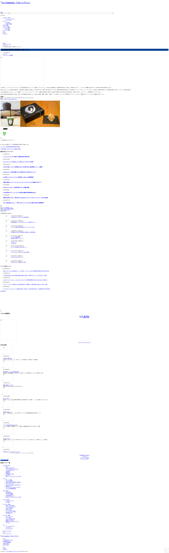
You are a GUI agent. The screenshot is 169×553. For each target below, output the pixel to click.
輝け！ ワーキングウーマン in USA (13, 476)
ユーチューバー (6, 438)
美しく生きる (6, 398)
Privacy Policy (6, 544)
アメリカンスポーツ (10, 526)
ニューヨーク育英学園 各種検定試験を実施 (10, 146)
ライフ (4, 21)
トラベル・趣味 (6, 27)
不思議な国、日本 (10, 474)
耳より (4, 32)
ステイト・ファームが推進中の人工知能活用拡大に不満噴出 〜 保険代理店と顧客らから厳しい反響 (25, 284)
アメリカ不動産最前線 (11, 488)
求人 (4, 532)
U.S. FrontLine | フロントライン (13, 551)
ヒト (4, 31)
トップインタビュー (10, 18)
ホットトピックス (7, 533)
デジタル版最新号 (7, 542)
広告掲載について (7, 541)
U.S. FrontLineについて (8, 539)
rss (3, 546)
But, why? (8, 475)
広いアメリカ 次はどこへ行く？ (13, 487)
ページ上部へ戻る (4, 460)
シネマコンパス (9, 516)
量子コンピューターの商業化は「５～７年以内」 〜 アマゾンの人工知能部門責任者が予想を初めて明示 (26, 271)
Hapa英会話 (8, 492)
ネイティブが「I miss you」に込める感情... (20, 252)
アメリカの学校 (9, 494)
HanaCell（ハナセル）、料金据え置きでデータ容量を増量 (16, 187)
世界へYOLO (9, 509)
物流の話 (8, 472)
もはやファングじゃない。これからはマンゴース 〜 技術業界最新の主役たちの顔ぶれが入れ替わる (25, 279)
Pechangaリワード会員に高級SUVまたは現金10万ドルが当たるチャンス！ (19, 172)
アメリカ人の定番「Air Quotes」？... (19, 247)
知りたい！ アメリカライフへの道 (13, 497)
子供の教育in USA (10, 495)
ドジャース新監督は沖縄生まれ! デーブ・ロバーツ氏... (23, 227)
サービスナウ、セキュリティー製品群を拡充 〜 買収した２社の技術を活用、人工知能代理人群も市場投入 (26, 288)
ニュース (5, 45)
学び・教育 (5, 25)
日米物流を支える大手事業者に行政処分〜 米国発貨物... (23, 232)
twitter (4, 548)
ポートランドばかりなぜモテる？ (13, 484)
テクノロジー (9, 20)
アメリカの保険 (9, 481)
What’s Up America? (10, 467)
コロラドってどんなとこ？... (17, 257)
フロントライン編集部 (8, 55)
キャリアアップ (9, 528)
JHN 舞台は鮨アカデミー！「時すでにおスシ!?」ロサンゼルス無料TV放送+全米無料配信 (23, 202)
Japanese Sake (6, 411)
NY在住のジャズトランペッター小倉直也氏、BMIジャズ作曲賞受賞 (18, 177)
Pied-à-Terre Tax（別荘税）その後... (18, 262)
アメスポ (8, 522)
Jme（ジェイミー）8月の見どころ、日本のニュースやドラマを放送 (18, 161)
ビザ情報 (8, 22)
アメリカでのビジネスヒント (12, 469)
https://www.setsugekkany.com (10, 99)
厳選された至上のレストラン (12, 521)
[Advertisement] (25, 8)
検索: (2, 13)
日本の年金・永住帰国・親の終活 (13, 482)
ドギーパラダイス (10, 483)
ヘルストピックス (10, 500)
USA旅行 (8, 28)
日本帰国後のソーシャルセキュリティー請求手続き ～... (23, 222)
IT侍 (7, 466)
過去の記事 (3, 291)
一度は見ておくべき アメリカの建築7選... (20, 217)
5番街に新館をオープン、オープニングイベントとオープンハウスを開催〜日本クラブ (22, 182)
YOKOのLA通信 (9, 493)
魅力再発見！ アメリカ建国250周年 (11, 371)
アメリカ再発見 (9, 507)
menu (2, 11)
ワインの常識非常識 (10, 518)
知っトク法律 (9, 479)
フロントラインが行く (11, 506)
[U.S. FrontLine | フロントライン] (15, 3)
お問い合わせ (6, 543)
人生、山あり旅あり (10, 505)
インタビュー (9, 527)
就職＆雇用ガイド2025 (8, 385)
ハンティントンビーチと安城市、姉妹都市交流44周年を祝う (16, 156)
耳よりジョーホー (7, 44)
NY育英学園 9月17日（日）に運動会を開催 (10, 148)
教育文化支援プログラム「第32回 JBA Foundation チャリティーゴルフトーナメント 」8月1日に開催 (25, 197)
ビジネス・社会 (6, 17)
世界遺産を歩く (9, 512)
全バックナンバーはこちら (84, 342)
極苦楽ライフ (9, 486)
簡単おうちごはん (10, 520)
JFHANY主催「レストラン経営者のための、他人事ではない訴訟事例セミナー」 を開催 (22, 166)
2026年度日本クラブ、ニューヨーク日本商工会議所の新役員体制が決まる (19, 192)
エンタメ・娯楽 (6, 30)
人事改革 (8, 471)
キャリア (5, 33)
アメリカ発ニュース (10, 470)
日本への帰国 (9, 23)
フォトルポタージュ (10, 510)
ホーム (4, 538)
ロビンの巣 (8, 517)
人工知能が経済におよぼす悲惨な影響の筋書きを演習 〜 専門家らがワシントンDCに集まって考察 (25, 275)
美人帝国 (8, 501)
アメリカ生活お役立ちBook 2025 (10, 425)
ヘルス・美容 (6, 26)
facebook (5, 549)
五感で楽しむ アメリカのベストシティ (11, 451)
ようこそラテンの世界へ (11, 511)
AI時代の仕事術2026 (7, 358)
